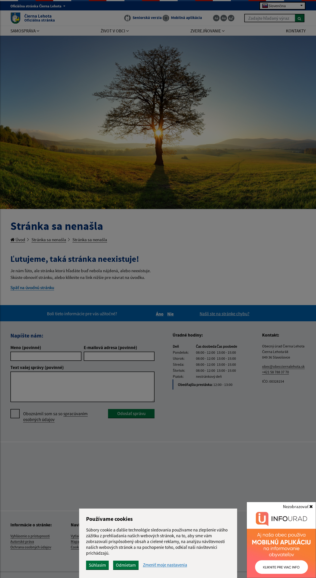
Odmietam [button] (126, 565)
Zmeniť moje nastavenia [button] (165, 565)
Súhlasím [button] (97, 565)
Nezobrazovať (296, 506)
